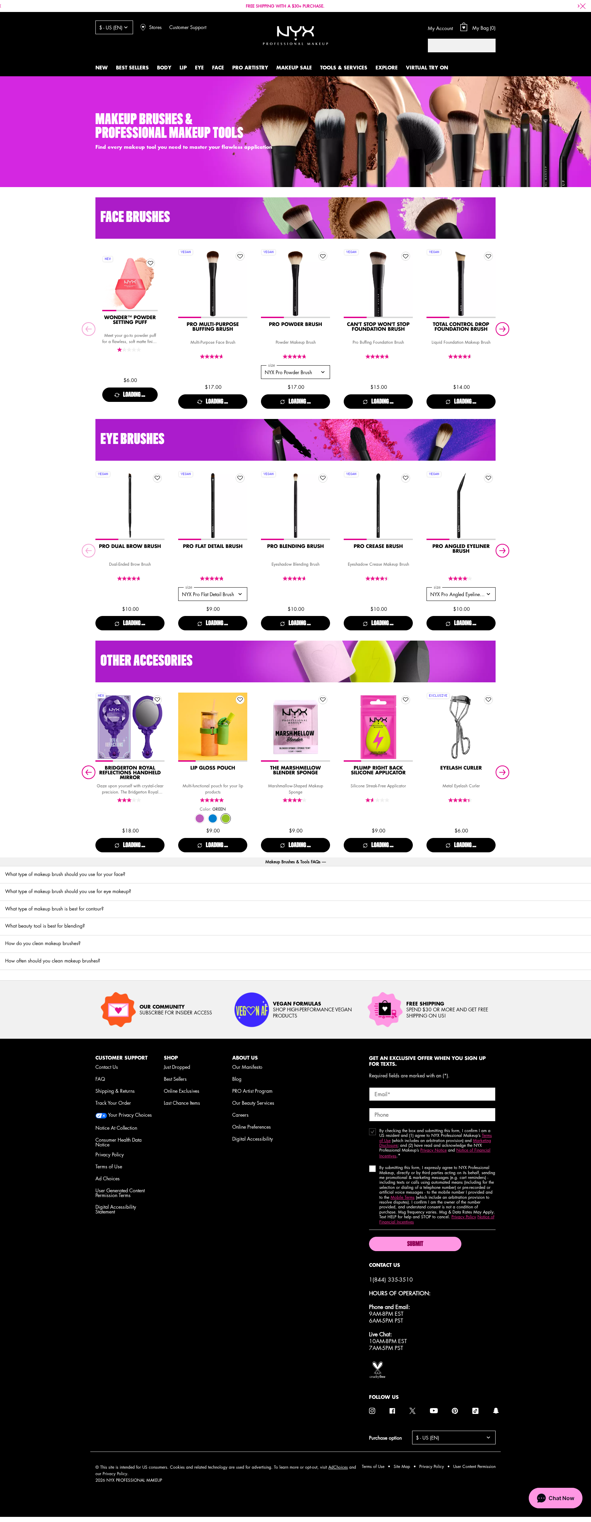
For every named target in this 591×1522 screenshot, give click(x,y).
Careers (240, 1114)
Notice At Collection (116, 1127)
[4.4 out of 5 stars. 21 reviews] (378, 578)
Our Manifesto (247, 1066)
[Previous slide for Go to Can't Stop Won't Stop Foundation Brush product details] (350, 283)
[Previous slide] (88, 329)
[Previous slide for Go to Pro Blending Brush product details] (268, 505)
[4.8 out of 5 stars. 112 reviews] (378, 356)
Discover (130, 298)
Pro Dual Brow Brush (130, 546)
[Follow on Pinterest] (455, 1411)
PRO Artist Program (252, 1090)
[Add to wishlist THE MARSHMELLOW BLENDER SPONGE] (322, 699)
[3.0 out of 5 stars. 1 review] (130, 800)
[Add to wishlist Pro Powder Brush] (322, 256)
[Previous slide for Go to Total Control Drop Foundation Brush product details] (433, 283)
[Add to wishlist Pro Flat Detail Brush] (240, 478)
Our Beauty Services (253, 1102)
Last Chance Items (182, 1102)
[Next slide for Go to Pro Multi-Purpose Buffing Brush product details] (240, 283)
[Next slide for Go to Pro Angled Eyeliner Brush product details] (489, 505)
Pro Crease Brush (378, 546)
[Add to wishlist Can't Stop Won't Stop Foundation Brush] (405, 256)
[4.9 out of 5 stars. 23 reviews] (212, 578)
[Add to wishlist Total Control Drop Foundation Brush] (488, 256)
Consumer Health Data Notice (118, 1142)
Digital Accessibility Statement (115, 1209)
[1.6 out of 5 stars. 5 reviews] (378, 800)
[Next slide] (502, 329)
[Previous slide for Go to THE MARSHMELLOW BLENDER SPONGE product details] (268, 727)
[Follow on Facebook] (392, 1411)
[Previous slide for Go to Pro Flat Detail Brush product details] (185, 505)
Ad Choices (107, 1178)
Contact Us (106, 1066)
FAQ (100, 1078)
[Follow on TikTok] (475, 1411)
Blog (236, 1078)
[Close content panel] (583, 6)
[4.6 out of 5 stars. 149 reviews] (461, 356)
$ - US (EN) (110, 27)
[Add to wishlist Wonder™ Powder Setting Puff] (150, 263)
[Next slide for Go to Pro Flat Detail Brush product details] (240, 505)
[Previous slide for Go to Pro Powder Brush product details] (268, 283)
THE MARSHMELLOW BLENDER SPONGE (295, 770)
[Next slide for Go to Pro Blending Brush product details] (323, 505)
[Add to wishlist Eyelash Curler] (488, 699)
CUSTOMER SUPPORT (121, 1057)
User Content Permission (474, 1466)
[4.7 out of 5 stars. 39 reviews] (295, 578)
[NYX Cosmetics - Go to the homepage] (295, 35)
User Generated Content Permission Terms (120, 1192)
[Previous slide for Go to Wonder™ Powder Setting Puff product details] (109, 283)
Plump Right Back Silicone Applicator (378, 770)
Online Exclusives (181, 1090)
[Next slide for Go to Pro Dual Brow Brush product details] (158, 505)
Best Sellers (175, 1078)
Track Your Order (113, 1102)
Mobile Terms (403, 1197)
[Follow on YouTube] (434, 1411)
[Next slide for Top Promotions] (578, 6)
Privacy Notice (433, 1150)
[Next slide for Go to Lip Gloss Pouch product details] (240, 727)
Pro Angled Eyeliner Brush (460, 549)
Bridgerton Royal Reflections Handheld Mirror (130, 773)
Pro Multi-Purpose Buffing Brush (213, 327)
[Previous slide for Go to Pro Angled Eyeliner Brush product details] (433, 505)
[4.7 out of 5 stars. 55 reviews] (130, 578)
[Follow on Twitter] (412, 1411)
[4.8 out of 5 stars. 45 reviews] (295, 356)
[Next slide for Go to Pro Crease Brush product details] (406, 505)
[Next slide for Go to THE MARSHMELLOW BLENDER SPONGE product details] (323, 727)
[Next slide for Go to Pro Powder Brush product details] (323, 283)
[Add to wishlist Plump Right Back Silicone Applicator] (405, 699)
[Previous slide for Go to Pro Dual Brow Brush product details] (102, 505)
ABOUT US (245, 1057)
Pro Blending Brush (295, 546)
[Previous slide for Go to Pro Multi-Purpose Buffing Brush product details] (185, 283)
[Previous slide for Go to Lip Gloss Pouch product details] (185, 727)
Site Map (402, 1466)
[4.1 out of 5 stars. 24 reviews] (295, 800)
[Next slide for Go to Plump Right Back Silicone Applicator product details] (406, 727)
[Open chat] (555, 1498)
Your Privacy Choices (129, 1115)
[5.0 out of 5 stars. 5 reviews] (212, 800)
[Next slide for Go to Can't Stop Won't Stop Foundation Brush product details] (406, 283)
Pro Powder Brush (295, 324)
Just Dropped (177, 1066)
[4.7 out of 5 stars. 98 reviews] (212, 356)
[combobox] (455, 45)
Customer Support (187, 27)
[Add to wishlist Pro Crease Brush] (405, 478)
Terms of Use (108, 1166)
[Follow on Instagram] (372, 1411)
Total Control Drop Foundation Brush (461, 327)
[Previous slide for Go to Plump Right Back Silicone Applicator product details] (350, 727)
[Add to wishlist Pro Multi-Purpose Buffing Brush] (240, 256)
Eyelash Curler (461, 768)
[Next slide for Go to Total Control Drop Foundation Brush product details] (489, 283)
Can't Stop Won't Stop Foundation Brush (378, 327)
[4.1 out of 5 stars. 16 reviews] (461, 578)
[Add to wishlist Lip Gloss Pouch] (240, 699)
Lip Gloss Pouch (212, 768)
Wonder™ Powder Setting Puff (130, 320)
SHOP (171, 1057)
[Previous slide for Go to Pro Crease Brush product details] (350, 505)
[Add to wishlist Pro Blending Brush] (322, 478)
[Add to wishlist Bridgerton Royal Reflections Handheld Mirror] (157, 699)
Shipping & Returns (115, 1090)
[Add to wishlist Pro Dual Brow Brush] (157, 478)
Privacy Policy (109, 1154)
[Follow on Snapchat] (496, 1411)
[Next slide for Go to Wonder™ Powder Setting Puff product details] (151, 283)
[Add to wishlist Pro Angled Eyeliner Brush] (488, 478)
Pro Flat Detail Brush (213, 546)
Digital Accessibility (252, 1138)
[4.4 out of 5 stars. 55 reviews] (461, 800)
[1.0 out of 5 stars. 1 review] (130, 349)
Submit (415, 1244)
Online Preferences (251, 1126)
